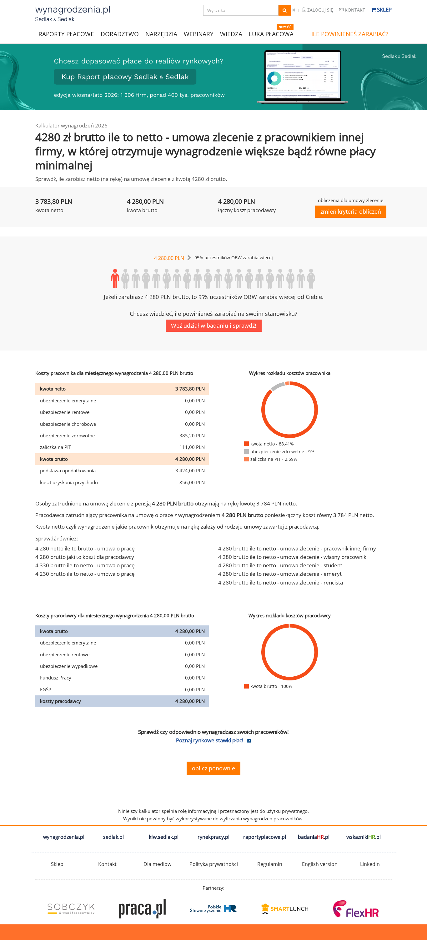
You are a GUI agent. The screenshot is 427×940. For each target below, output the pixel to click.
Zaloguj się (319, 10)
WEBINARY (199, 33)
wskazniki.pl (363, 836)
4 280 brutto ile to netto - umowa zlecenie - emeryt (280, 573)
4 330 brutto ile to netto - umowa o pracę (85, 565)
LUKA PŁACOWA (271, 34)
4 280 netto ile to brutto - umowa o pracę (85, 548)
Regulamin (269, 864)
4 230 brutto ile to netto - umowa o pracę (85, 573)
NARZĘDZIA (161, 33)
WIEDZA (231, 34)
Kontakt (354, 10)
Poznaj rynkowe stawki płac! (210, 740)
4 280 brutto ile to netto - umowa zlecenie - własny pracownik (292, 556)
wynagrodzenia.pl (63, 836)
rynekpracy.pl (213, 836)
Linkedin (370, 864)
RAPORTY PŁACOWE (66, 33)
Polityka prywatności (213, 864)
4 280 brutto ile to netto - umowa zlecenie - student (280, 565)
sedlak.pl (113, 836)
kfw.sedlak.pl (163, 836)
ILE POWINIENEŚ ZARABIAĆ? (349, 34)
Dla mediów (157, 864)
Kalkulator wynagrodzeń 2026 (71, 125)
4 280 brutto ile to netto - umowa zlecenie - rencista (280, 582)
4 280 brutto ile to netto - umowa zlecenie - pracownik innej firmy (297, 548)
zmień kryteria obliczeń (350, 211)
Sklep (384, 9)
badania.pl (313, 836)
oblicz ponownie (213, 768)
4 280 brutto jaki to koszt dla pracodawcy (84, 556)
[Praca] (142, 908)
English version (320, 864)
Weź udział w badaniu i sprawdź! (213, 325)
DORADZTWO (120, 34)
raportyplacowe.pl (264, 836)
